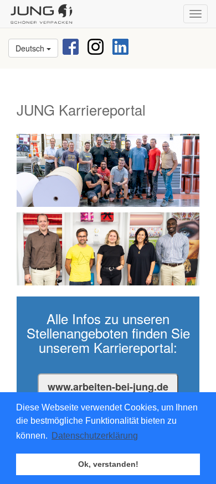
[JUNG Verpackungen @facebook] (71, 45)
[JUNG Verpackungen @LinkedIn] (120, 45)
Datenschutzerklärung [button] (95, 435)
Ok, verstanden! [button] (108, 464)
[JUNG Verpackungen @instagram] (96, 45)
